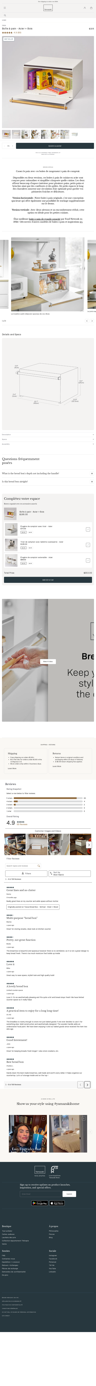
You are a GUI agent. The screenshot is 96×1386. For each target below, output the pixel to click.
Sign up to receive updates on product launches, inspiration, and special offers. (45, 1186)
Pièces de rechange (10, 1268)
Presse (52, 1234)
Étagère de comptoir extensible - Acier (36, 557)
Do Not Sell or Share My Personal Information (19, 1312)
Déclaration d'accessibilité (11, 1301)
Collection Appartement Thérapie (15, 1241)
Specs (4, 439)
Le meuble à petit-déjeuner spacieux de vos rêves (30, 314)
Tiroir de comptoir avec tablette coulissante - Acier (41, 542)
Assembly (6, 444)
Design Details (48, 167)
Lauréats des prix (9, 1237)
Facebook (53, 1259)
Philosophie (53, 1231)
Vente (4, 1244)
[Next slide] (92, 321)
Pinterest (52, 1262)
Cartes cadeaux (8, 1234)
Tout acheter (7, 1231)
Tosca (4, 25)
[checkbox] (88, 529)
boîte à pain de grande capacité (44, 219)
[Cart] (91, 7)
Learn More (12, 768)
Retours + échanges (10, 1265)
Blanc (24, 532)
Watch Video (48, 661)
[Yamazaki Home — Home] (48, 8)
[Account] (84, 7)
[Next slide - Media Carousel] (90, 1132)
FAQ (3, 1255)
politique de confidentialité (12, 1305)
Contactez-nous (8, 1259)
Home (4, 20)
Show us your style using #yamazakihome (48, 1104)
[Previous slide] (87, 321)
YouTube (52, 1268)
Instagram (53, 1255)
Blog (51, 1237)
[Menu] (4, 7)
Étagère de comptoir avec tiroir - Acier (36, 526)
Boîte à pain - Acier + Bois (32, 512)
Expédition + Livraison (11, 1262)
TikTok (51, 1265)
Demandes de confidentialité (14, 1272)
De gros (5, 1275)
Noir (30, 532)
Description (6, 435)
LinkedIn (52, 1272)
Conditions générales (10, 1308)
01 (9, 146)
